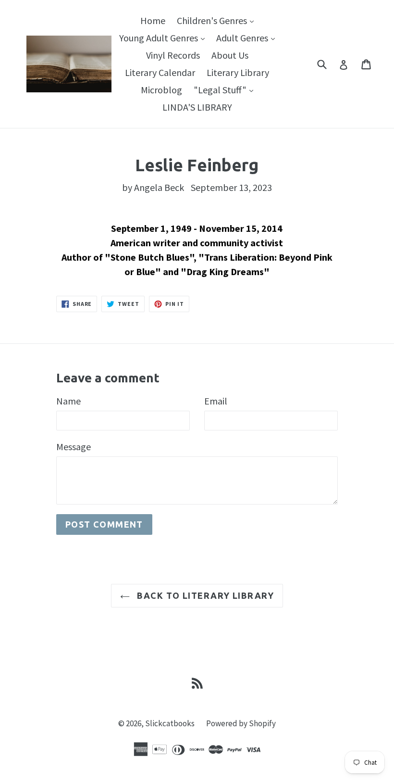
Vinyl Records (173, 55)
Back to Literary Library (204, 595)
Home (152, 20)
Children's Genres (218, 20)
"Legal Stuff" (226, 89)
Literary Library (238, 72)
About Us (229, 55)
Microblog (161, 90)
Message (73, 447)
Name (68, 401)
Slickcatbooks (170, 723)
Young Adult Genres (164, 37)
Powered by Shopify (241, 723)
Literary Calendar (160, 72)
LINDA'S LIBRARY (197, 107)
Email (215, 401)
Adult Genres (248, 37)
